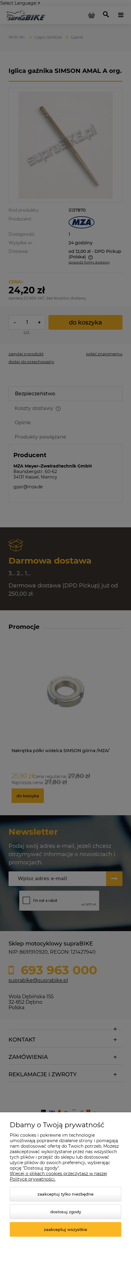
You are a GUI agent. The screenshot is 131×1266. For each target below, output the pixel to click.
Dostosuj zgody (65, 1211)
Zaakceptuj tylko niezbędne (65, 1194)
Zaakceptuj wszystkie (65, 1229)
